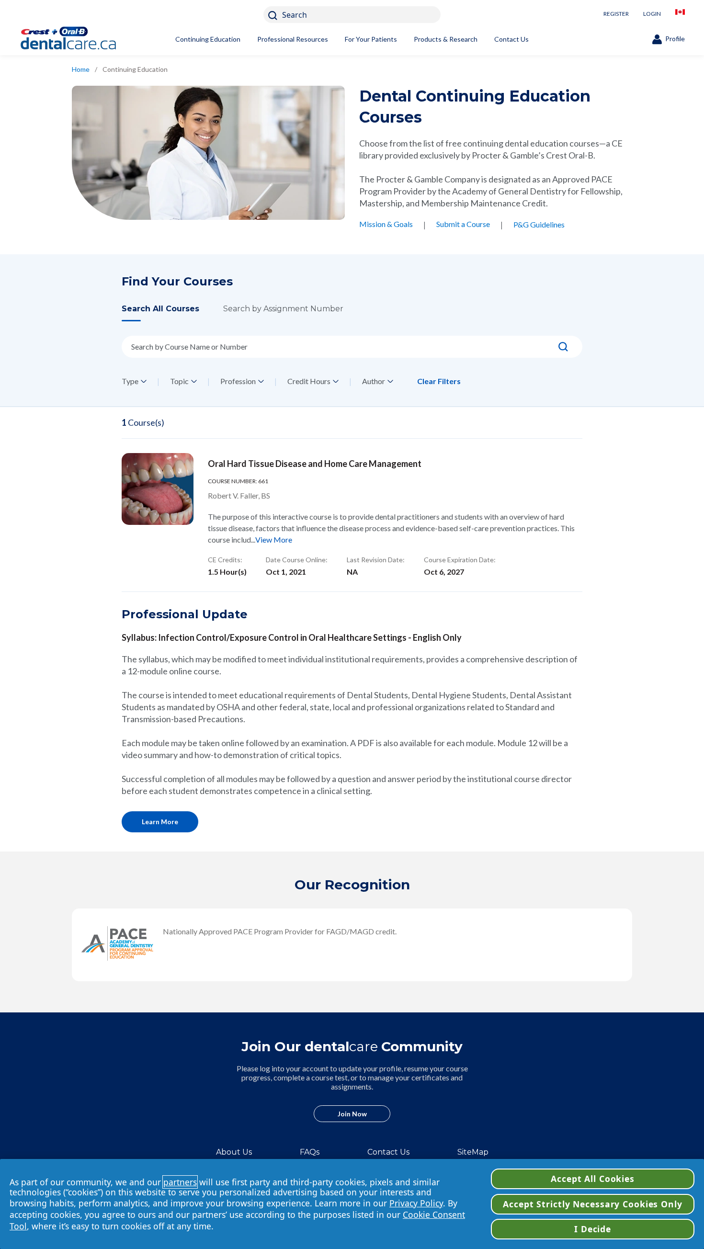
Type (130, 381)
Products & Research (445, 39)
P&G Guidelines (539, 224)
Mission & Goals (386, 223)
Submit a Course (463, 223)
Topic (179, 381)
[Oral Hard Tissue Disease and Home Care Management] (157, 489)
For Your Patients (371, 39)
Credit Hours (308, 381)
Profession (238, 381)
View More (273, 539)
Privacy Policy (416, 1203)
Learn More (160, 822)
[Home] (83, 39)
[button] (172, 312)
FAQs (309, 1152)
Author (373, 381)
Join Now (352, 1114)
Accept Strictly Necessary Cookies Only (592, 1204)
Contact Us (511, 39)
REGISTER (616, 13)
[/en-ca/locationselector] (680, 14)
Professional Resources (292, 39)
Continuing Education (207, 39)
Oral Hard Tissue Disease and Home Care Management (314, 463)
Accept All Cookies (593, 1178)
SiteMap (472, 1152)
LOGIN (652, 13)
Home (81, 69)
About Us (234, 1152)
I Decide (592, 1229)
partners (180, 1182)
